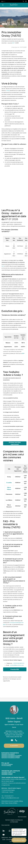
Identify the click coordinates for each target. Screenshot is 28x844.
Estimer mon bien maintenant (15, 443)
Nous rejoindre (6, 825)
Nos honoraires (22, 817)
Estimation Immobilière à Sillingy (11, 756)
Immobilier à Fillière (7, 774)
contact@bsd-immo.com (17, 665)
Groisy (8, 90)
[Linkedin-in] (3, 831)
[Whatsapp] (10, 831)
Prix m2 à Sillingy (6, 765)
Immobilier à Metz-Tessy (8, 772)
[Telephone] (16, 740)
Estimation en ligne (19, 840)
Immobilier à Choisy (7, 773)
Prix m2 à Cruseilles (7, 764)
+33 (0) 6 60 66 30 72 (18, 663)
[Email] (12, 740)
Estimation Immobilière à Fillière (11, 758)
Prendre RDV (14, 669)
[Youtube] (3, 835)
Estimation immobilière (8, 754)
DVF (13, 43)
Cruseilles (9, 482)
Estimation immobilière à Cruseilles (12, 755)
